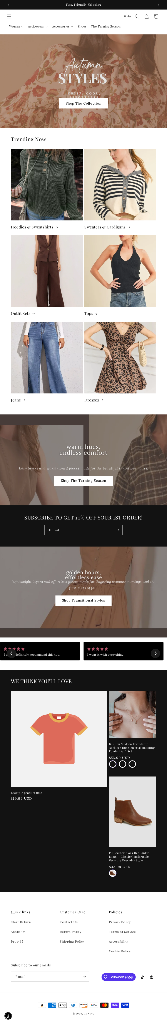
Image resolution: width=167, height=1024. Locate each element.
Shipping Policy (72, 941)
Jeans (16, 400)
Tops (88, 313)
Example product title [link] (26, 792)
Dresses (91, 400)
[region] (83, 5)
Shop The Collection (84, 103)
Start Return (21, 922)
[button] (9, 16)
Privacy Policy (120, 922)
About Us (18, 932)
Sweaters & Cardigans (105, 227)
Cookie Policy (120, 951)
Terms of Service (122, 932)
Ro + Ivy (89, 1013)
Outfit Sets (20, 313)
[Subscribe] (117, 530)
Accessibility (119, 941)
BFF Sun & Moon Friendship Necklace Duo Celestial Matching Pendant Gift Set (132, 747)
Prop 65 (17, 941)
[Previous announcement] (8, 5)
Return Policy (70, 932)
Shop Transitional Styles (83, 600)
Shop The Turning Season (83, 481)
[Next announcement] (158, 5)
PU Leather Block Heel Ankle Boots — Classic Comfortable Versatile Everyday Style (129, 856)
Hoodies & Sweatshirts (32, 227)
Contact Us (69, 922)
